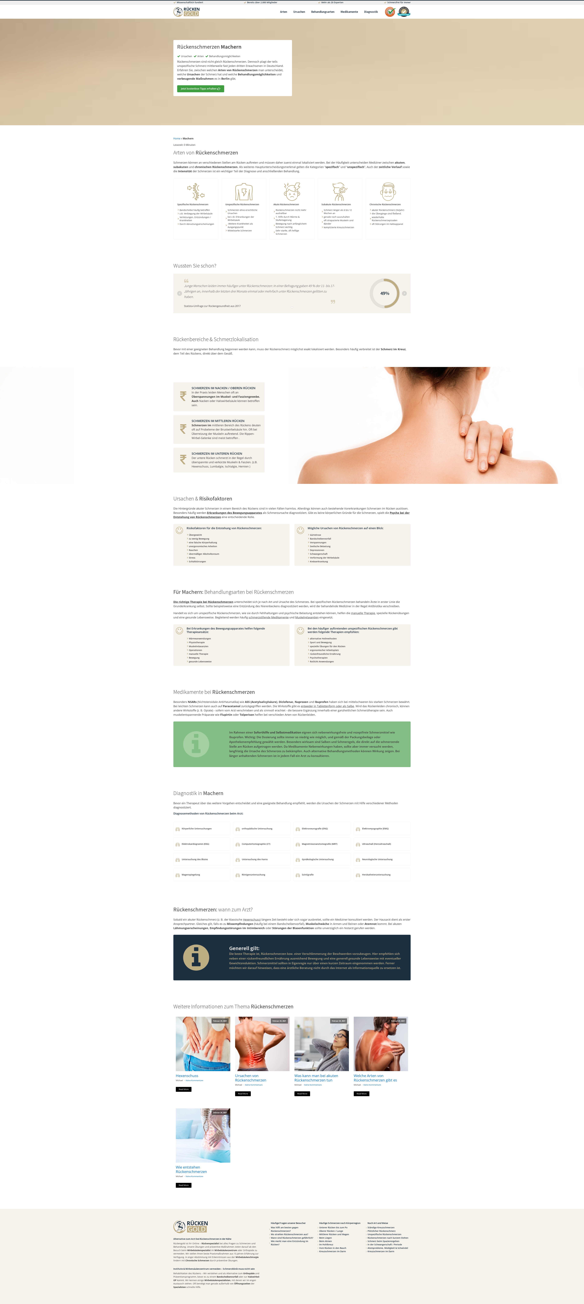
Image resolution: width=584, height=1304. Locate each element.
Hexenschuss (187, 1076)
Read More (184, 1089)
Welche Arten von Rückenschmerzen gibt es (375, 1078)
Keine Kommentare (194, 1080)
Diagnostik (371, 12)
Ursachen (299, 12)
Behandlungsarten (322, 12)
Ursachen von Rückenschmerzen (250, 1078)
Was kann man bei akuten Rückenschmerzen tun (316, 1078)
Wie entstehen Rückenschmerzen (191, 1169)
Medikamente (349, 12)
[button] (200, 88)
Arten (283, 12)
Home (176, 138)
